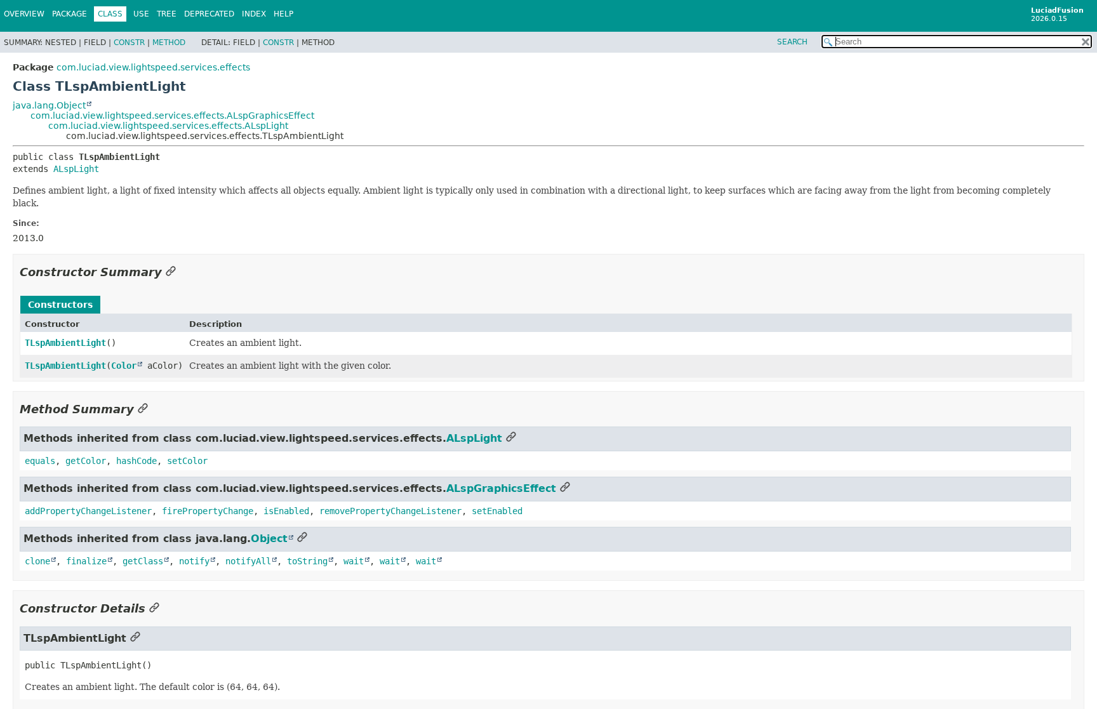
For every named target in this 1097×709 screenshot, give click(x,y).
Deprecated (209, 14)
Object (269, 539)
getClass (143, 561)
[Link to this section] (171, 272)
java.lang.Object (49, 105)
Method (168, 42)
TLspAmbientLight (65, 343)
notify (194, 561)
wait (353, 561)
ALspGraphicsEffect (501, 488)
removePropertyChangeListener (390, 511)
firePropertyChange (207, 511)
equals (40, 461)
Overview (24, 14)
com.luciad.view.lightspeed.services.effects (153, 67)
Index (254, 14)
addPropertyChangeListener (88, 511)
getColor (85, 461)
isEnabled (286, 511)
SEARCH (792, 41)
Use (141, 14)
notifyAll (248, 561)
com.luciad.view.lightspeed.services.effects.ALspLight (168, 126)
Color (123, 366)
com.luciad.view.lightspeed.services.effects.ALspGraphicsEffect (172, 115)
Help (283, 14)
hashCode (136, 461)
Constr (129, 42)
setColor (187, 461)
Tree (166, 14)
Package (69, 14)
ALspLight (76, 169)
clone (37, 561)
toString (307, 561)
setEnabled (497, 511)
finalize (86, 561)
